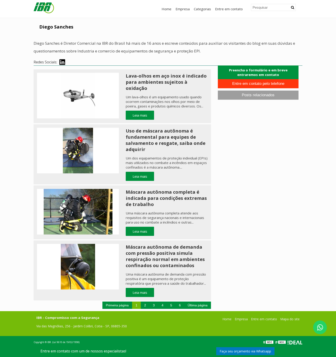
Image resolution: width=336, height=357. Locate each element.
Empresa (183, 9)
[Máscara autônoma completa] (78, 211)
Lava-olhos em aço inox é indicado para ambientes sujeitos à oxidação (166, 82)
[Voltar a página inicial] (44, 7)
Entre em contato (229, 9)
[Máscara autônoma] (78, 150)
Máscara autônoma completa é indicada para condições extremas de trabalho (166, 198)
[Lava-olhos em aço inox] (78, 95)
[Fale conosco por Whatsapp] (320, 327)
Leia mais (140, 115)
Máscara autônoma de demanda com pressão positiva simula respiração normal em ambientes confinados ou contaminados (165, 256)
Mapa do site (290, 319)
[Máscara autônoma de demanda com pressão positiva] (78, 266)
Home (166, 9)
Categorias (202, 9)
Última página (198, 305)
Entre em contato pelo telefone (258, 83)
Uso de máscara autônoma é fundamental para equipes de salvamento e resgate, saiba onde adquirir (165, 140)
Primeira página (117, 305)
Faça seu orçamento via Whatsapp (245, 351)
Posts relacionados (258, 95)
